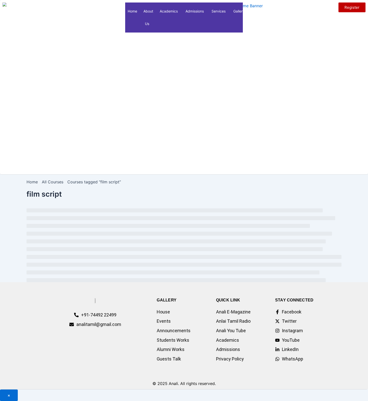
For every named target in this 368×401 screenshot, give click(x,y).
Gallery (239, 11)
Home (132, 11)
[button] (151, 23)
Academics (169, 11)
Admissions (195, 11)
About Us (148, 17)
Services (219, 11)
